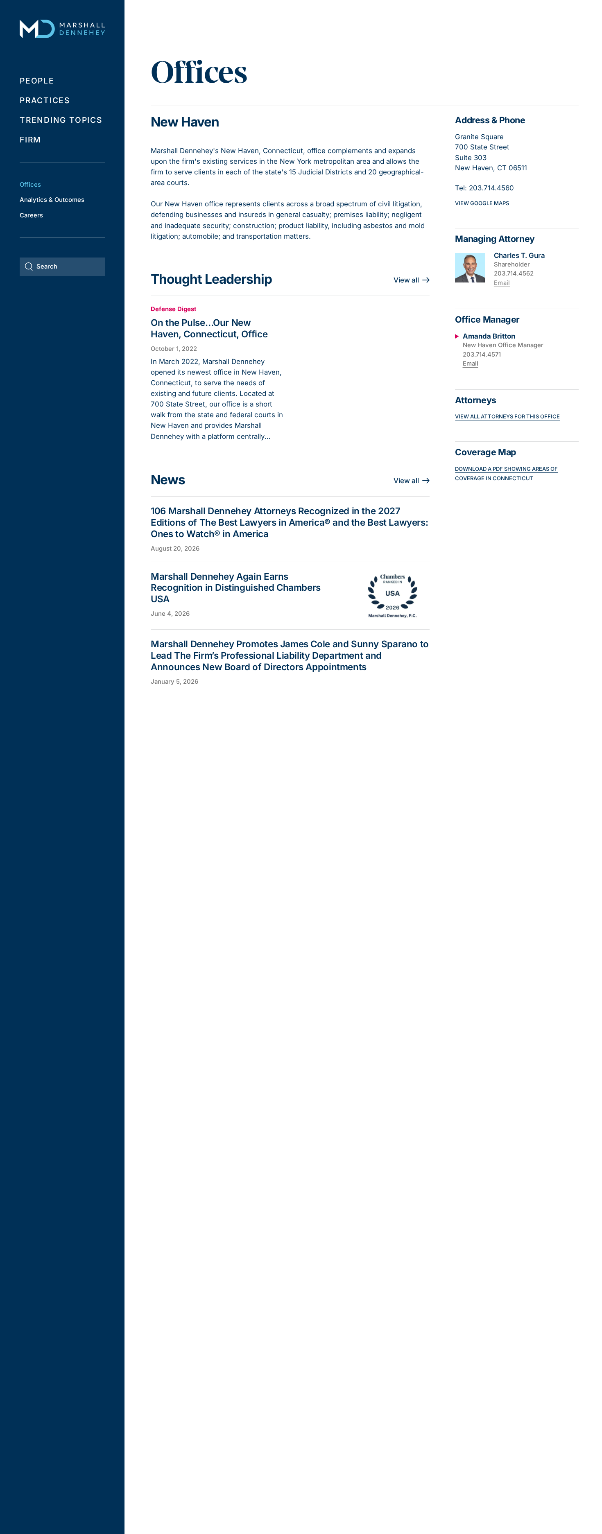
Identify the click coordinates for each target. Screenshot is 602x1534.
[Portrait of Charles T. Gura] (470, 268)
